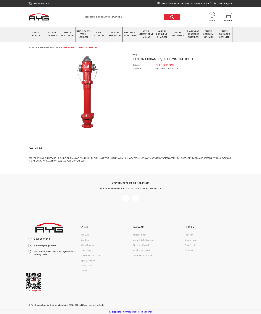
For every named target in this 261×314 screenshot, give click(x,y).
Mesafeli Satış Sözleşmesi (144, 240)
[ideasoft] (115, 311)
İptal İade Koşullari (141, 250)
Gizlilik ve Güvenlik (141, 245)
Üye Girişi (85, 240)
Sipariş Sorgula (88, 260)
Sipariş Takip (191, 240)
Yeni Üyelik (85, 235)
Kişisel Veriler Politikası (142, 255)
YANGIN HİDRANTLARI (165, 65)
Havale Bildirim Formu (91, 255)
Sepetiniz (189, 250)
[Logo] (39, 17)
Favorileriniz (190, 245)
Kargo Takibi (86, 265)
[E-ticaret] (130, 312)
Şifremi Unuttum (88, 245)
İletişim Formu (87, 250)
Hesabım (189, 235)
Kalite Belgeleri (225, 3)
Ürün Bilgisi (35, 148)
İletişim (84, 270)
